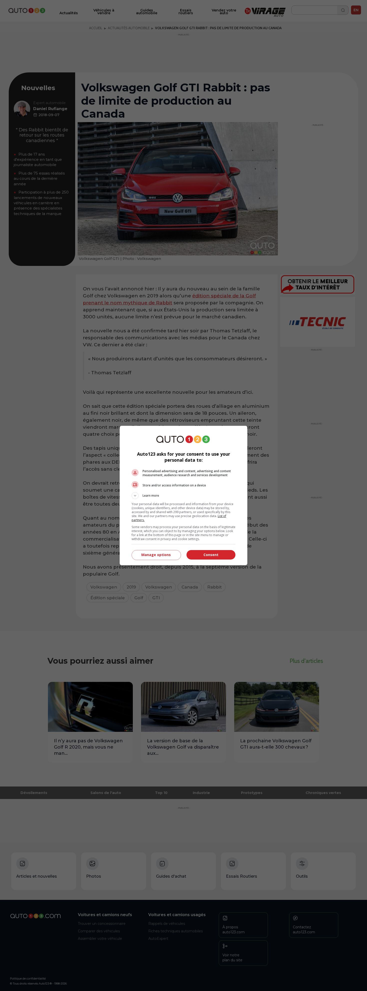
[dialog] (183, 495)
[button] (183, 495)
